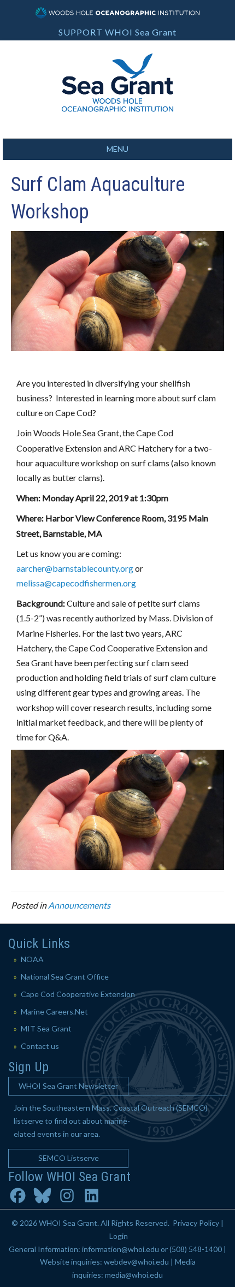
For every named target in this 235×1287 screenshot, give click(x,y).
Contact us (40, 1046)
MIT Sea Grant (46, 1028)
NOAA (32, 959)
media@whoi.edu (134, 1274)
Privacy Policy (196, 1222)
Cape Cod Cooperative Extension (78, 994)
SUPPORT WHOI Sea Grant (117, 32)
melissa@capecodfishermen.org (76, 583)
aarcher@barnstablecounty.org (74, 568)
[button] (68, 1086)
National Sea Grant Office (65, 976)
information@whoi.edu (120, 1249)
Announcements (79, 905)
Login (118, 1236)
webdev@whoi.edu (136, 1261)
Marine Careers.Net (54, 1011)
